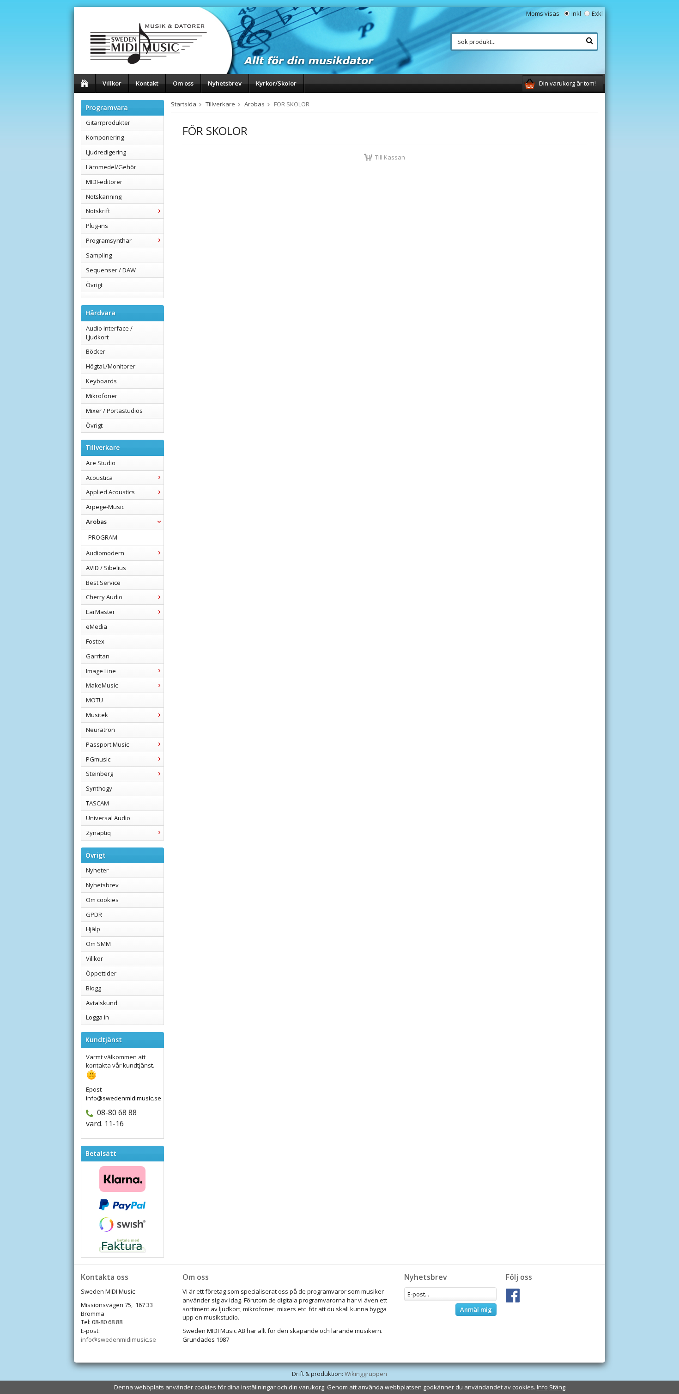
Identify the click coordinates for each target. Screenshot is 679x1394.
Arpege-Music (105, 507)
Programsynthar (109, 240)
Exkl (597, 13)
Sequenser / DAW (111, 270)
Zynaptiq (98, 833)
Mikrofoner (101, 396)
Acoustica (99, 477)
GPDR (94, 914)
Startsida (183, 104)
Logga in (97, 1017)
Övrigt (94, 285)
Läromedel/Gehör (111, 167)
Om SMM (98, 944)
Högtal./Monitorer (110, 366)
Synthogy (99, 788)
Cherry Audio (104, 597)
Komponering (105, 137)
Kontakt (147, 83)
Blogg (93, 988)
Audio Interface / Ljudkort (109, 332)
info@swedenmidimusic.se (118, 1339)
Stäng (557, 1387)
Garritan (97, 656)
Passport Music (107, 744)
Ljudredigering (106, 152)
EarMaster (100, 612)
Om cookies (102, 900)
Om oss (183, 83)
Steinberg (99, 773)
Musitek (97, 715)
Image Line (101, 671)
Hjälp (93, 929)
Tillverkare (220, 104)
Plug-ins (97, 225)
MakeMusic (102, 685)
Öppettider (101, 973)
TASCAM (97, 803)
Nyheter (97, 870)
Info (542, 1387)
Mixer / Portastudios (114, 410)
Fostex (95, 641)
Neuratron (100, 729)
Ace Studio (100, 463)
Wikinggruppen (366, 1373)
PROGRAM (102, 537)
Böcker (95, 351)
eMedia (96, 626)
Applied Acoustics (110, 492)
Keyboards (101, 381)
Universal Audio (108, 818)
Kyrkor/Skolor (276, 83)
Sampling (99, 255)
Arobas (96, 521)
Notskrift (98, 211)
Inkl (576, 13)
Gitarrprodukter (108, 122)
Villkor (112, 83)
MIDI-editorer (104, 182)
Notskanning (103, 196)
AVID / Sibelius (106, 568)
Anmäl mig (476, 1309)
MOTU (94, 700)
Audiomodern (105, 553)
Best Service (103, 582)
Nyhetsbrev (225, 83)
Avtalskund (101, 1003)
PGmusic (98, 759)
